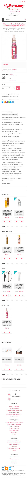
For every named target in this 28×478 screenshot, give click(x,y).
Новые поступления (14, 444)
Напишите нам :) (16, 399)
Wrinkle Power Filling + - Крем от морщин (7, 360)
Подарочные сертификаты (14, 442)
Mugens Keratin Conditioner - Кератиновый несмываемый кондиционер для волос (7, 251)
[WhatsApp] (9, 102)
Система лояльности (14, 428)
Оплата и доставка (14, 412)
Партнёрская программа (14, 448)
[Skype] (11, 102)
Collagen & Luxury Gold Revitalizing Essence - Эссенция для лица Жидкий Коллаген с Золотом (7, 213)
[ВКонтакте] (2, 102)
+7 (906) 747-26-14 (15, 9)
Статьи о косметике (14, 426)
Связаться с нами (14, 430)
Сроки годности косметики (14, 424)
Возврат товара (14, 416)
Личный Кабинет (14, 457)
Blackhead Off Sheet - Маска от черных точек (19, 360)
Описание (4, 112)
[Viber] (7, 102)
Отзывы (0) (10, 112)
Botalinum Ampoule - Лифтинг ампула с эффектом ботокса (19, 213)
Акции (14, 450)
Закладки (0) (22, 1)
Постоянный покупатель (20, 1)
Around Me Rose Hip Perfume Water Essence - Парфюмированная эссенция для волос (7, 323)
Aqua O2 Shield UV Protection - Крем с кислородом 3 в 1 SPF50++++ (19, 286)
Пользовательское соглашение (14, 410)
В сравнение (10, 295)
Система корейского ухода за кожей (14, 422)
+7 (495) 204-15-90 (15, 11)
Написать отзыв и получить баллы (9, 114)
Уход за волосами (12, 28)
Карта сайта (14, 432)
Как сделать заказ (14, 408)
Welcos (11, 74)
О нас (14, 434)
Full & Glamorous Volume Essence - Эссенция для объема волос (19, 249)
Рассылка (14, 462)
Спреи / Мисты (21, 28)
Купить (4, 221)
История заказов (14, 459)
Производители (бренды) (14, 440)
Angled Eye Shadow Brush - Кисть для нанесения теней (7, 286)
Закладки (14, 460)
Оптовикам (14, 446)
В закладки (14, 88)
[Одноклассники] (5, 102)
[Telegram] (13, 102)
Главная (5, 28)
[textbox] (16, 19)
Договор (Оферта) (14, 406)
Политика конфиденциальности (14, 414)
